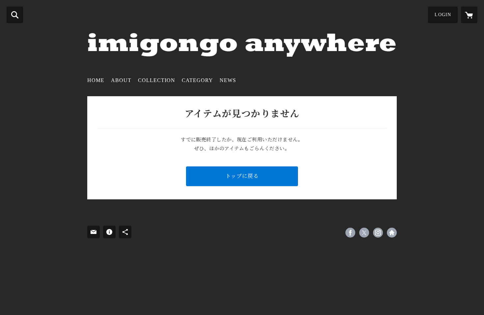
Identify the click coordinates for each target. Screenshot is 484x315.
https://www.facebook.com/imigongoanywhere (350, 233)
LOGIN (443, 14)
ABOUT (121, 80)
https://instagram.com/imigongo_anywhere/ (378, 233)
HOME (95, 80)
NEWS (228, 80)
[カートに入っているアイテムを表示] (469, 15)
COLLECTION (156, 80)
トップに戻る (242, 176)
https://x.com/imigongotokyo (364, 233)
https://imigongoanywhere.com (392, 233)
